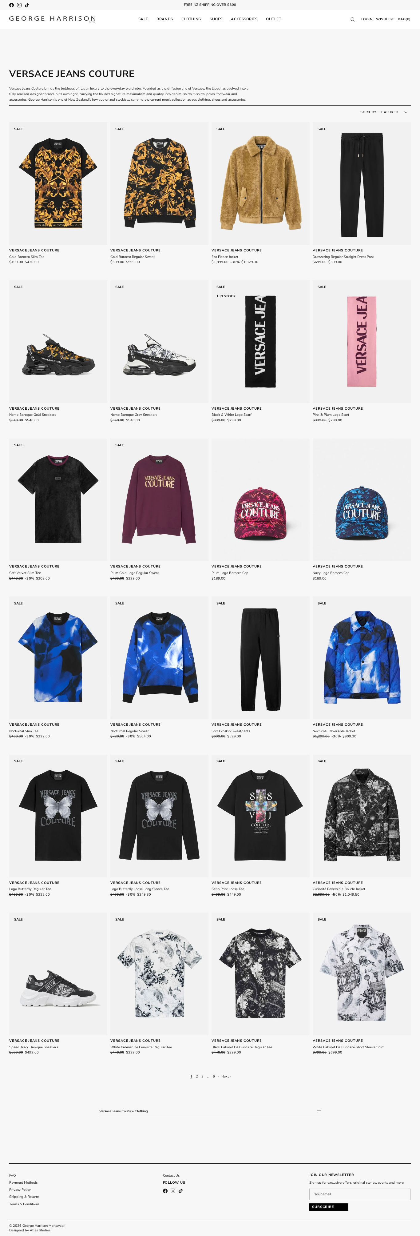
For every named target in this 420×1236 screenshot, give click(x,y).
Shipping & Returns (24, 1196)
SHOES (216, 19)
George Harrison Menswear (43, 1225)
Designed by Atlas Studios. (30, 1230)
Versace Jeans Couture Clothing (123, 1111)
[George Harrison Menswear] (52, 19)
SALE (143, 19)
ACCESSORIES (244, 19)
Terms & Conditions (24, 1204)
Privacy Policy (20, 1189)
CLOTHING (191, 19)
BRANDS (165, 19)
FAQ (12, 1175)
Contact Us (171, 1175)
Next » (226, 1076)
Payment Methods (23, 1182)
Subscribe (323, 1207)
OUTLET (273, 19)
